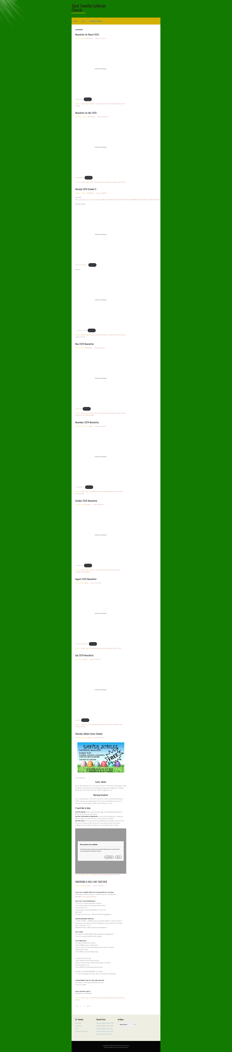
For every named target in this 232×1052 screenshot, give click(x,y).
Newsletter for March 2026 (87, 34)
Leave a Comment (100, 38)
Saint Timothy (122, 182)
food (103, 998)
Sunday (77, 337)
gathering (100, 724)
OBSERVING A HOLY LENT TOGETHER (91, 881)
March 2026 (110, 104)
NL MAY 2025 (78, 409)
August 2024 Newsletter (86, 579)
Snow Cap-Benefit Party (89, 897)
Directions (78, 1023)
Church (92, 104)
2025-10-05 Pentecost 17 (81, 265)
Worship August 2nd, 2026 (105, 1031)
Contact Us (78, 1026)
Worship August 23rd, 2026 (105, 1023)
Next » (88, 1006)
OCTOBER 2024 (79, 565)
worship (82, 337)
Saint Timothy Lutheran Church (88, 8)
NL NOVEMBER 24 (79, 487)
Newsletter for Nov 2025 (86, 113)
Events (83, 648)
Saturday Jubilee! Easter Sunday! (88, 733)
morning (109, 335)
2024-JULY (77, 720)
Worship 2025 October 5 (85, 189)
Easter (107, 413)
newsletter (118, 104)
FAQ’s (83, 21)
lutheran (104, 104)
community (98, 104)
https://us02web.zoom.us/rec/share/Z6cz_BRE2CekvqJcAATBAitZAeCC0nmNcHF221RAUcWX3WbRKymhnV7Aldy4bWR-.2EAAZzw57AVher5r (117, 200)
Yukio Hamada (89, 415)
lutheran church (112, 570)
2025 (91, 182)
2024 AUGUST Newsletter (81, 644)
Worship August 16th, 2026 (105, 1026)
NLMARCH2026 (79, 99)
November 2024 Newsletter (87, 422)
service (123, 335)
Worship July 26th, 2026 (104, 1034)
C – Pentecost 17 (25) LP (81, 330)
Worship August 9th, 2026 (105, 1028)
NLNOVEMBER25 (79, 177)
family (103, 874)
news (118, 570)
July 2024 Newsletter (84, 655)
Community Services (96, 21)
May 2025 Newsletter (84, 344)
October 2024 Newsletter (86, 500)
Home (75, 21)
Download (87, 99)
